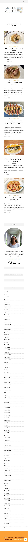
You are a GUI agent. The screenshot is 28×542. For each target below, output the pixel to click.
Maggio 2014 (7, 521)
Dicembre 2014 (7, 503)
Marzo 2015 (6, 495)
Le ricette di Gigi (14, 46)
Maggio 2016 (7, 460)
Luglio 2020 (6, 334)
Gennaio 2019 (7, 380)
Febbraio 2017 (7, 437)
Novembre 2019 (7, 354)
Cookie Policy (15, 539)
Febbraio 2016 (7, 468)
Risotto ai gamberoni (14, 48)
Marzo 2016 (6, 465)
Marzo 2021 (6, 314)
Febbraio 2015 (7, 498)
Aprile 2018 (6, 402)
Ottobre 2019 (7, 357)
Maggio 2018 (7, 400)
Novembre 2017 (7, 415)
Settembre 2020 (7, 329)
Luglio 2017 (6, 425)
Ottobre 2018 (7, 387)
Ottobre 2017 (7, 417)
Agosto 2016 (6, 453)
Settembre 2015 (7, 480)
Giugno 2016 (6, 458)
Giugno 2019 (6, 367)
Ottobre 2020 (7, 327)
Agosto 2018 (6, 392)
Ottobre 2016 (7, 448)
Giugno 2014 (6, 518)
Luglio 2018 (6, 395)
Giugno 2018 (6, 397)
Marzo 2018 (6, 405)
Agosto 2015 (6, 483)
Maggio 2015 (7, 490)
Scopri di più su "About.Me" (14, 259)
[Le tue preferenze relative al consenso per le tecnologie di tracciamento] (25, 539)
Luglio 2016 (6, 455)
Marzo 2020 (6, 344)
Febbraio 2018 (7, 407)
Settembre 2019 (7, 359)
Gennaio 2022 (7, 304)
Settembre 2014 (7, 510)
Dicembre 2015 (7, 473)
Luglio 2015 (6, 485)
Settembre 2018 (7, 390)
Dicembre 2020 (7, 322)
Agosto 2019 (6, 362)
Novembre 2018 (7, 385)
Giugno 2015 (6, 488)
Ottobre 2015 (7, 478)
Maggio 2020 (7, 339)
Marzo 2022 (6, 299)
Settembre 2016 (7, 450)
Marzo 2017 (6, 435)
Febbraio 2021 (7, 317)
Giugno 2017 (6, 427)
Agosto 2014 (6, 513)
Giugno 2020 (7, 337)
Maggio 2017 (7, 430)
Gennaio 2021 (7, 319)
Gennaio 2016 (7, 470)
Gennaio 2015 (7, 500)
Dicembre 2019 (7, 352)
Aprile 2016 (6, 463)
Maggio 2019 (7, 369)
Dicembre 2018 (7, 382)
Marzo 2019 (6, 375)
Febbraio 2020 (7, 347)
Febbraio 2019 (7, 377)
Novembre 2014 (7, 505)
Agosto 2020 (7, 332)
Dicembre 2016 (7, 442)
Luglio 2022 (6, 294)
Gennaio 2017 (7, 440)
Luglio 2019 (6, 364)
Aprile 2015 (6, 493)
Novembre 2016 (7, 445)
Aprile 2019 (6, 372)
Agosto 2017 (6, 422)
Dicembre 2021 (7, 307)
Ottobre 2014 (7, 508)
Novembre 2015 (7, 475)
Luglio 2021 (6, 309)
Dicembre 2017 (7, 412)
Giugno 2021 (6, 312)
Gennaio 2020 (7, 349)
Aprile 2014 (6, 523)
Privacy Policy (21, 539)
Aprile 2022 (6, 296)
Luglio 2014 (6, 515)
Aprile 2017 (6, 432)
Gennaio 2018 (7, 410)
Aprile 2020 (6, 342)
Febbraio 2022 (7, 302)
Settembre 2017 (7, 420)
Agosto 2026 (7, 291)
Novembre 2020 (7, 324)
